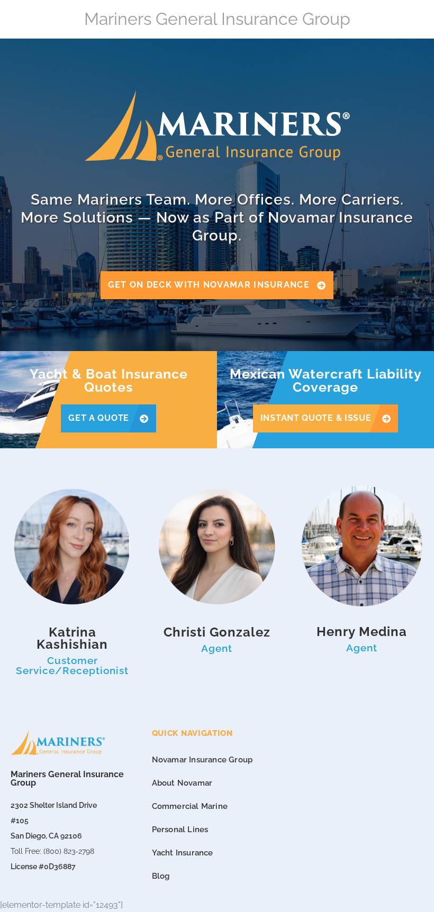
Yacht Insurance (182, 853)
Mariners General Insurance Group (217, 19)
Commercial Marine (190, 806)
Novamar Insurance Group (202, 759)
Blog (161, 876)
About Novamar (182, 783)
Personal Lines (180, 829)
